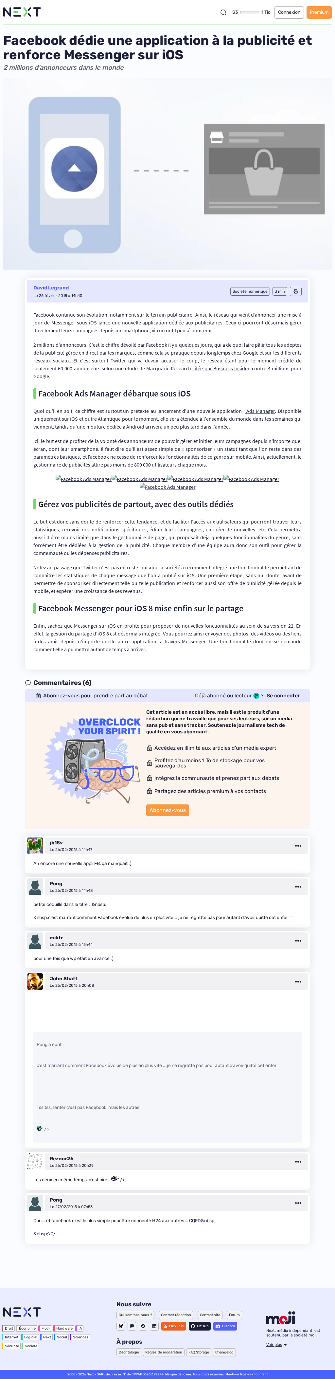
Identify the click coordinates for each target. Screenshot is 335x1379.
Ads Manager (260, 411)
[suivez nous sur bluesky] (120, 1326)
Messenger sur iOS (95, 625)
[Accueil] (22, 12)
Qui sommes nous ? (135, 1315)
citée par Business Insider (220, 368)
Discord (228, 1326)
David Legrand (51, 288)
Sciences (80, 1337)
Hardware (64, 1328)
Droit (9, 1328)
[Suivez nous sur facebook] (143, 1326)
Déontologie (129, 1352)
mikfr (56, 938)
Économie (27, 1328)
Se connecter (283, 695)
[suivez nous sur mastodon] (132, 1326)
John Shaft (64, 979)
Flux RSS (176, 1326)
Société (31, 1346)
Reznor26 (62, 1159)
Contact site (210, 1315)
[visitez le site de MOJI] (280, 1322)
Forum (234, 1315)
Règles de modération (163, 1352)
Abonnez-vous (168, 810)
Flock (46, 1328)
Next (47, 1337)
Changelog (224, 1352)
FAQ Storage (198, 1352)
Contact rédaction (176, 1315)
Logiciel (30, 1337)
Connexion (289, 12)
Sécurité (12, 1346)
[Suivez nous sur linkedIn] (154, 1326)
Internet (11, 1337)
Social (62, 1337)
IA (80, 1328)
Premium (319, 12)
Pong (56, 884)
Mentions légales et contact (246, 1374)
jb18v (56, 843)
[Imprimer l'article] (296, 291)
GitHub (203, 1326)
